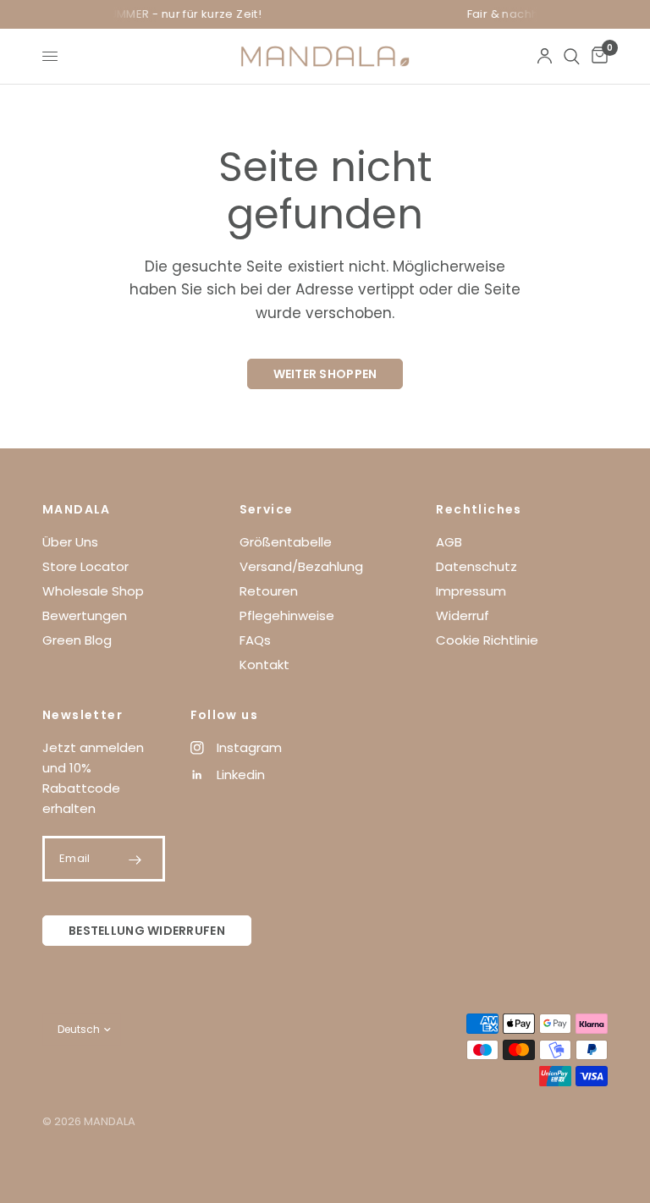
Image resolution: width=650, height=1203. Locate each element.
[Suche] (572, 56)
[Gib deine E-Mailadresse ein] (135, 860)
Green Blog (77, 640)
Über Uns (70, 542)
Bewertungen (84, 615)
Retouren (269, 591)
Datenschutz (476, 566)
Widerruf (462, 615)
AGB (449, 542)
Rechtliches (478, 509)
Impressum (471, 591)
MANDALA (76, 509)
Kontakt (264, 664)
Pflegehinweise (287, 615)
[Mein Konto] (545, 56)
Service (267, 509)
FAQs (255, 640)
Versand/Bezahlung (301, 566)
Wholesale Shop (93, 591)
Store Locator (85, 566)
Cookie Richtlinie (487, 640)
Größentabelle (286, 542)
